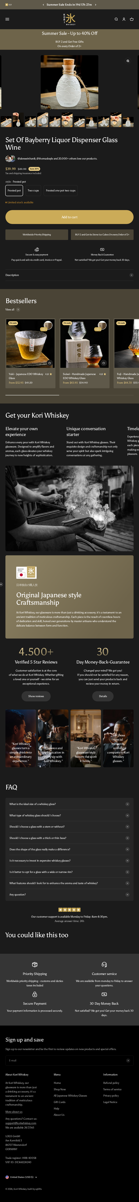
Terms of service (112, 1089)
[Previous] (43, 4)
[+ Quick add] (50, 363)
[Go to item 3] (30, 122)
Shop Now (60, 1089)
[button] (4, 601)
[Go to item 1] (6, 122)
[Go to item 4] (42, 120)
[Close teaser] (9, 584)
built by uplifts (34, 1189)
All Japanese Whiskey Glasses (70, 1095)
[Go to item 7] (79, 122)
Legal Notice (110, 1102)
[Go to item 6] (67, 120)
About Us (59, 1114)
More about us (13, 1111)
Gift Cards (59, 1102)
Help (56, 1108)
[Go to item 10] (116, 120)
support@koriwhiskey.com (20, 1123)
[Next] (95, 4)
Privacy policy (111, 1095)
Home (57, 1082)
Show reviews (36, 696)
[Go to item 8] (91, 122)
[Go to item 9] (103, 122)
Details (103, 696)
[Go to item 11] (128, 122)
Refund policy (111, 1082)
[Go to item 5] (54, 122)
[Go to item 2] (18, 120)
